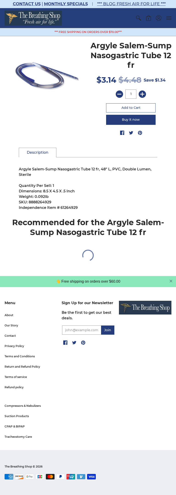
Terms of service (16, 377)
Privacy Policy (14, 346)
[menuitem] (138, 18)
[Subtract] (119, 94)
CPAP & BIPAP (15, 426)
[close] (171, 281)
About (9, 315)
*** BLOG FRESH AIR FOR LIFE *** (131, 3)
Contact (10, 335)
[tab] (37, 152)
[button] (138, 18)
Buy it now (131, 120)
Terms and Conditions (20, 356)
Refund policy (14, 387)
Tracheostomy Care (18, 436)
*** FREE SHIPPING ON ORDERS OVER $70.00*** (88, 32)
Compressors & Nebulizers (23, 405)
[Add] (142, 94)
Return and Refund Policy (22, 366)
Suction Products (17, 416)
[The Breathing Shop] (33, 18)
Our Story (11, 325)
